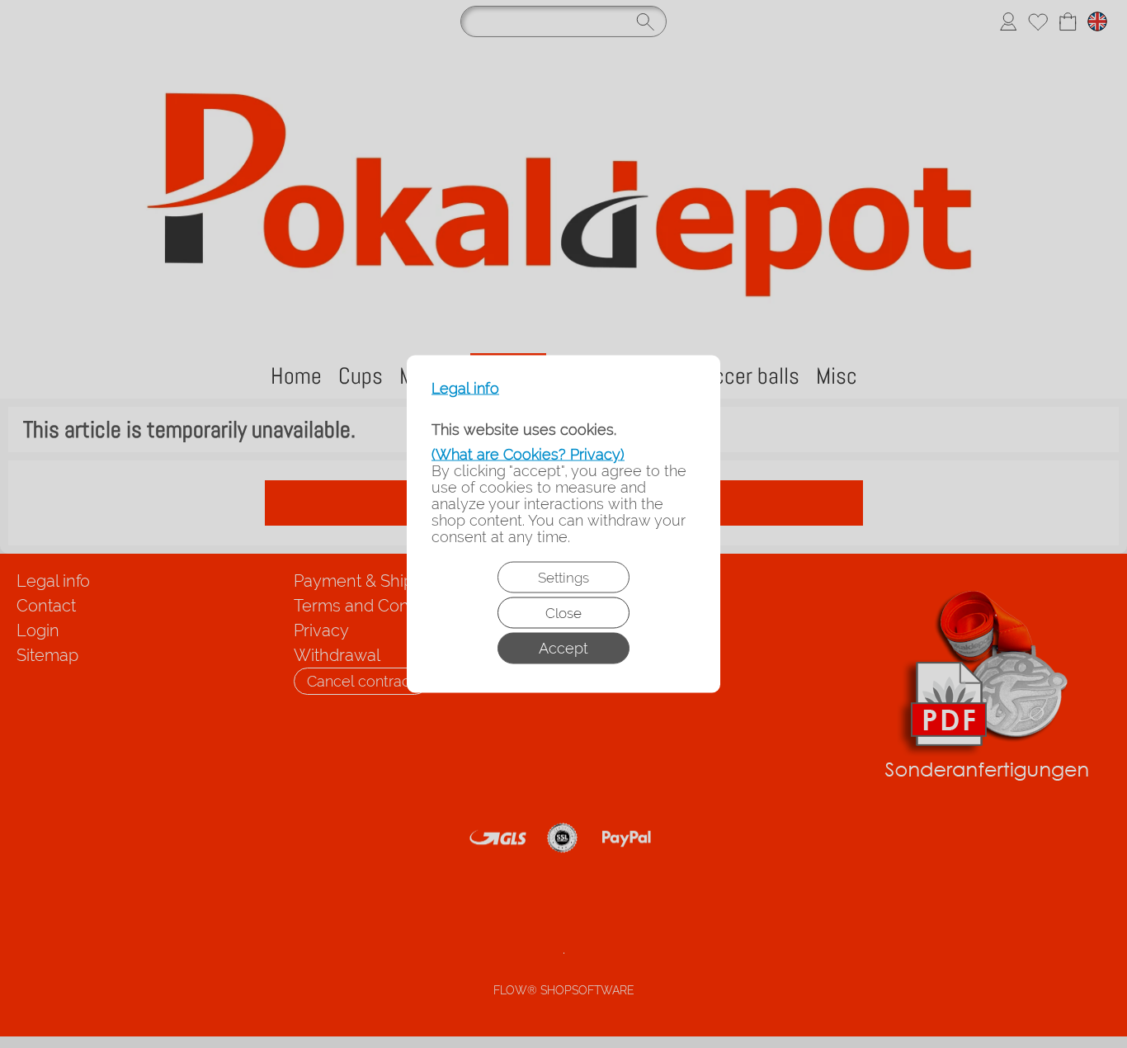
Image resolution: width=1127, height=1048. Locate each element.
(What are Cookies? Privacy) (528, 454)
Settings (563, 577)
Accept (563, 648)
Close (563, 613)
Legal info (465, 388)
